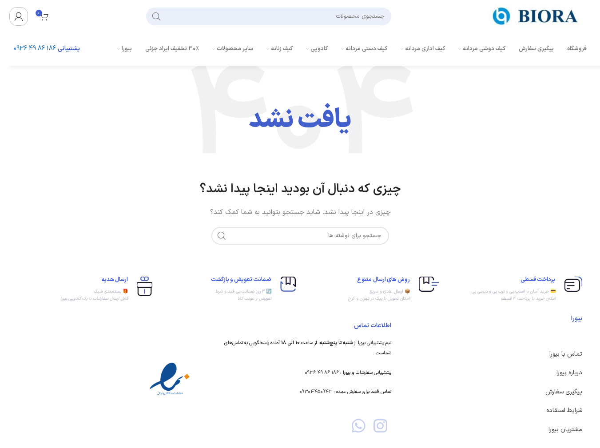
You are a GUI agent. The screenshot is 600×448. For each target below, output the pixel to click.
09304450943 (315, 392)
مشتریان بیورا (565, 429)
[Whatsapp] (359, 425)
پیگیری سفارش (563, 391)
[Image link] (169, 379)
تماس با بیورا (565, 354)
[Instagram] (380, 425)
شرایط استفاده (564, 410)
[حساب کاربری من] (19, 16)
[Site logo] (538, 15)
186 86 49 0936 (35, 48)
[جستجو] (156, 16)
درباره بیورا (569, 372)
